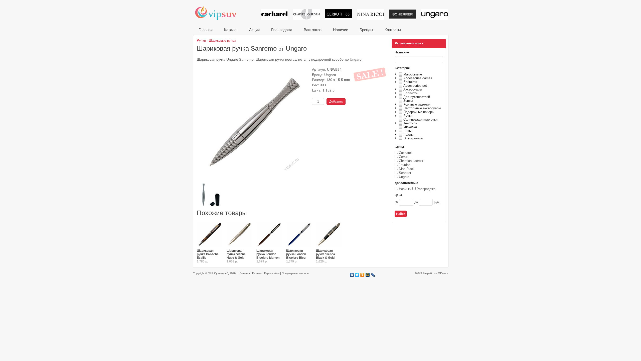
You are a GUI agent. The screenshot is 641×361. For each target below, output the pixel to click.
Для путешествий (416, 97)
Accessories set (415, 85)
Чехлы (408, 134)
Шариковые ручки (222, 40)
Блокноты (410, 93)
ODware (443, 273)
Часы (407, 131)
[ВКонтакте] (352, 275)
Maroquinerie (412, 74)
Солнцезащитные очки (420, 119)
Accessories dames (417, 78)
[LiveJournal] (373, 275)
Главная (206, 30)
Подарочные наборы (418, 112)
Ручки (407, 116)
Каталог (231, 30)
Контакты (393, 30)
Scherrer (405, 173)
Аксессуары (412, 89)
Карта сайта (271, 273)
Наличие (340, 30)
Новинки (405, 189)
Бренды (366, 30)
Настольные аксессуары (422, 108)
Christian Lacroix (411, 161)
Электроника (413, 138)
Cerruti (403, 157)
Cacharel (405, 153)
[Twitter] (357, 275)
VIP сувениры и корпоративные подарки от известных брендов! (219, 13)
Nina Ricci (406, 169)
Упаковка (410, 127)
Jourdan (404, 165)
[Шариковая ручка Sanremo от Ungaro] (253, 180)
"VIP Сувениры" (218, 273)
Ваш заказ (313, 30)
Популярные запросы (295, 273)
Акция (254, 30)
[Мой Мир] (367, 275)
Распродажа (281, 30)
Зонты (408, 101)
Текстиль (410, 123)
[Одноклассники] (362, 275)
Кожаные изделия (416, 104)
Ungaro (404, 177)
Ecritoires (410, 82)
